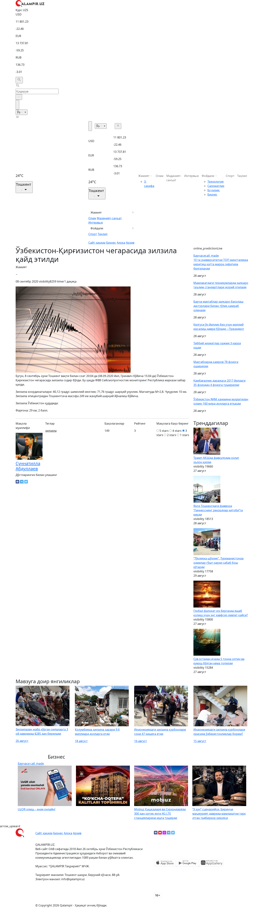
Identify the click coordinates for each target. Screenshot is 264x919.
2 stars (171, 435)
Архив (130, 243)
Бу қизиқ (213, 190)
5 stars (164, 431)
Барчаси (206, 256)
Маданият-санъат (109, 218)
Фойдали (97, 228)
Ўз (19, 112)
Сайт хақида (96, 243)
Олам (92, 218)
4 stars (177, 431)
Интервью (95, 222)
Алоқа (121, 243)
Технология (215, 182)
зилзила (51, 431)
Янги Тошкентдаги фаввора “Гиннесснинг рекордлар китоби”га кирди (218, 510)
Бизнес (111, 243)
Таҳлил (102, 234)
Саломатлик (215, 186)
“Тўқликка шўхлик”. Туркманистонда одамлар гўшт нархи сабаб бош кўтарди (218, 562)
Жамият (96, 212)
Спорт (92, 234)
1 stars (184, 435)
